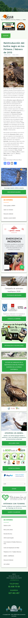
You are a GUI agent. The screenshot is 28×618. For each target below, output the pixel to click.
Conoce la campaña (14, 318)
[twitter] (10, 4)
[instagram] (13, 4)
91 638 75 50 (14, 586)
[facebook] (6, 4)
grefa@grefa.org (14, 580)
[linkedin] (25, 4)
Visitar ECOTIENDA (14, 468)
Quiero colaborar (14, 512)
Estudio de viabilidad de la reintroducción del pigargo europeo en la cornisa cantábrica (14, 366)
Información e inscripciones (14, 345)
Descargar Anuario (14, 192)
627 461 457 (14, 593)
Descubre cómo (14, 443)
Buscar (5, 35)
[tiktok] (17, 4)
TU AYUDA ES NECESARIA (14, 295)
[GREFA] (13, 17)
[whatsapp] (21, 8)
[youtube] (21, 4)
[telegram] (25, 8)
